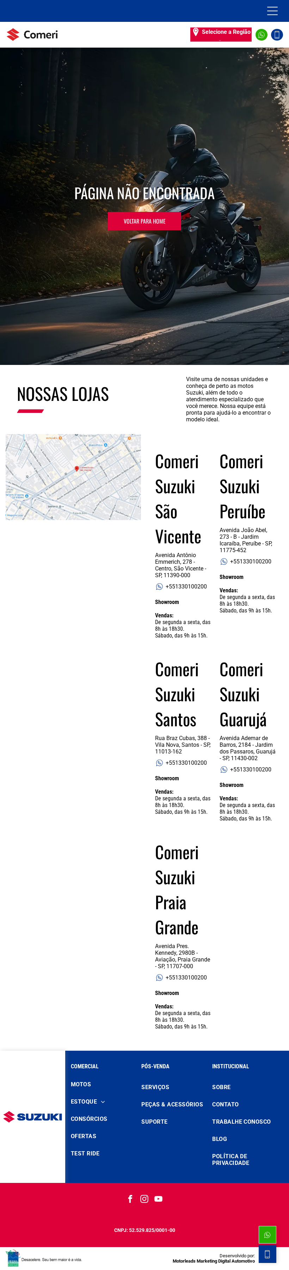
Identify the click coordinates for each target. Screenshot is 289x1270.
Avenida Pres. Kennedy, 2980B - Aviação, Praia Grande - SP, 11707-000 (182, 956)
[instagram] (145, 1200)
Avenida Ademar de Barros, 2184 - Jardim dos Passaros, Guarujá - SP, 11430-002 (248, 748)
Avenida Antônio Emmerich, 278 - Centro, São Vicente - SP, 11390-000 (180, 565)
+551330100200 (186, 586)
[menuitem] (103, 1084)
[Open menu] (272, 11)
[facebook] (130, 1200)
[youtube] (159, 1200)
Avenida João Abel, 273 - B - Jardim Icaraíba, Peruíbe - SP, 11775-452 (246, 540)
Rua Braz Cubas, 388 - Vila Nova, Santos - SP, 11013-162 (182, 745)
